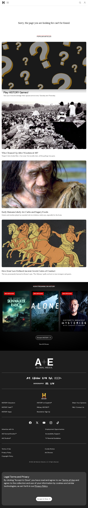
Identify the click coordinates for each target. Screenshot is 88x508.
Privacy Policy (41, 486)
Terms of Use (68, 480)
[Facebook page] (30, 422)
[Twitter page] (37, 422)
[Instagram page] (51, 422)
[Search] (80, 3)
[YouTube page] (44, 422)
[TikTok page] (57, 422)
